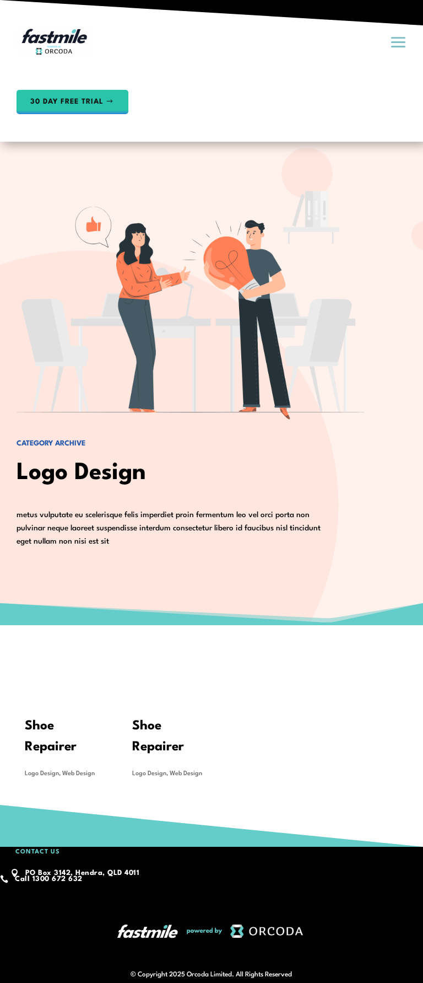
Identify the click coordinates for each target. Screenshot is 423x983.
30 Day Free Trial (67, 101)
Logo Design (42, 774)
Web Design (78, 774)
